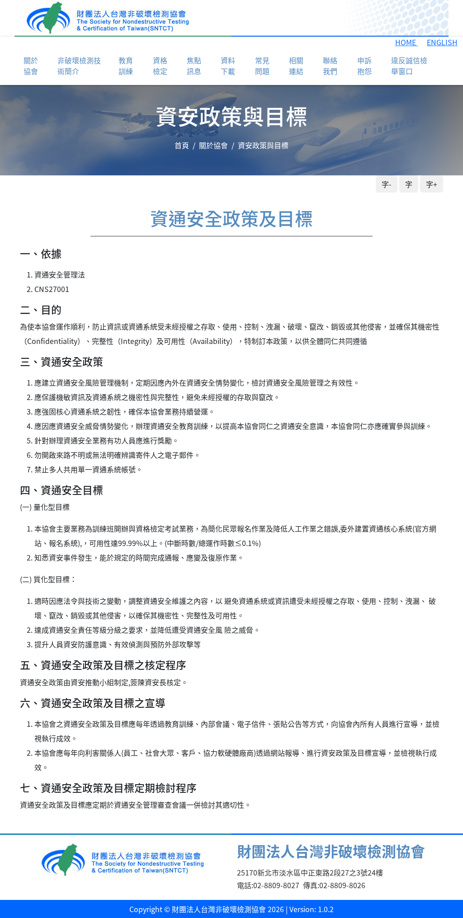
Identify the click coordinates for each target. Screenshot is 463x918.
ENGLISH (442, 42)
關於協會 (213, 145)
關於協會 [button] (31, 65)
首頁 (182, 145)
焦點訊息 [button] (194, 65)
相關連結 (296, 65)
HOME (406, 42)
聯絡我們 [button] (330, 65)
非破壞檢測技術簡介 (79, 65)
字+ (431, 184)
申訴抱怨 (364, 65)
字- (387, 184)
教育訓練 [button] (125, 65)
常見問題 (262, 65)
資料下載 (228, 65)
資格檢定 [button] (160, 65)
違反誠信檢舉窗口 (409, 65)
